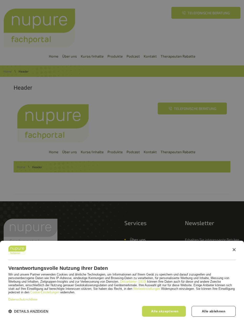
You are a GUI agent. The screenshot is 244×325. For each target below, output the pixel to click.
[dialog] (122, 283)
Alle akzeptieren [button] (164, 311)
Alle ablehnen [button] (213, 311)
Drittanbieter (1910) (133, 281)
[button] (28, 311)
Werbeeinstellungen (146, 289)
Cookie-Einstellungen (44, 292)
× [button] (234, 250)
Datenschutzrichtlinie (22, 299)
